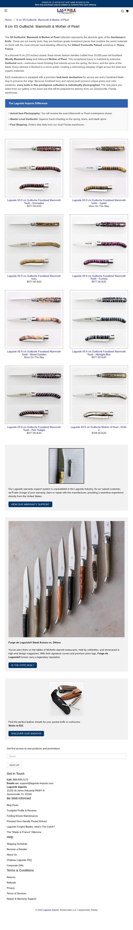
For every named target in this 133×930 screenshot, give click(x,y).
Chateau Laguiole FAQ (19, 860)
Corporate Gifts (15, 865)
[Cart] (127, 11)
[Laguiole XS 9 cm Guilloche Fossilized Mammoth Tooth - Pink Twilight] (34, 395)
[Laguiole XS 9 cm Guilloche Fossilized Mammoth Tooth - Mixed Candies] (34, 319)
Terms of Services (16, 893)
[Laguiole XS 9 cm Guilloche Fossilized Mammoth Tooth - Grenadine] (34, 168)
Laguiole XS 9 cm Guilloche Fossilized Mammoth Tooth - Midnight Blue (99, 353)
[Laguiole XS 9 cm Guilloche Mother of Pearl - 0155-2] (99, 395)
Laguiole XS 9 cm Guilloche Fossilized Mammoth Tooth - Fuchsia (99, 277)
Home (8, 20)
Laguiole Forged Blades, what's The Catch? (31, 826)
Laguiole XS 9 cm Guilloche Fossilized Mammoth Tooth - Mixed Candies (34, 353)
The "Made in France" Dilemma (24, 832)
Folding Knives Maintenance (22, 815)
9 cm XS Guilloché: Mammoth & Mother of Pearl (42, 20)
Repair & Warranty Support (21, 898)
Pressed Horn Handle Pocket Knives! (27, 821)
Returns (11, 877)
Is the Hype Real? (22, 665)
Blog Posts (12, 805)
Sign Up (14, 765)
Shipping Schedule (17, 843)
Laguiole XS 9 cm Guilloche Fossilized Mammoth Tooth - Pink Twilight (34, 428)
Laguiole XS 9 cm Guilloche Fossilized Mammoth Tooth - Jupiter (99, 201)
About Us (12, 854)
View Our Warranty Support (30, 504)
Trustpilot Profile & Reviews (22, 810)
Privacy (11, 888)
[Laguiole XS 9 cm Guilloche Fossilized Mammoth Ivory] (34, 244)
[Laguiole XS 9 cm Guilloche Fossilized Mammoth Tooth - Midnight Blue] (99, 319)
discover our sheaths (26, 733)
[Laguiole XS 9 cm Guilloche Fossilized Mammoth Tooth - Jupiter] (99, 168)
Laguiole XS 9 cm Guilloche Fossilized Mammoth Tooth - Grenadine (34, 201)
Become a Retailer (17, 849)
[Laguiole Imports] (66, 11)
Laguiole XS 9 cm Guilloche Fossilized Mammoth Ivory (34, 277)
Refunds (11, 882)
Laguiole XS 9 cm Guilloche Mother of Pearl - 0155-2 (99, 428)
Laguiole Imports (51, 910)
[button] (122, 11)
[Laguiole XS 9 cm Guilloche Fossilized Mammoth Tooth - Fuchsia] (99, 244)
